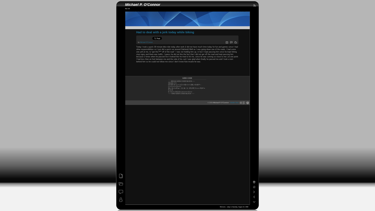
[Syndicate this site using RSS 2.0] (254, 5)
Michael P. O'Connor (142, 5)
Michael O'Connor (146, 42)
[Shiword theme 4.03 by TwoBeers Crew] (242, 102)
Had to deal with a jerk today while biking (165, 32)
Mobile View (234, 102)
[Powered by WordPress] (247, 102)
